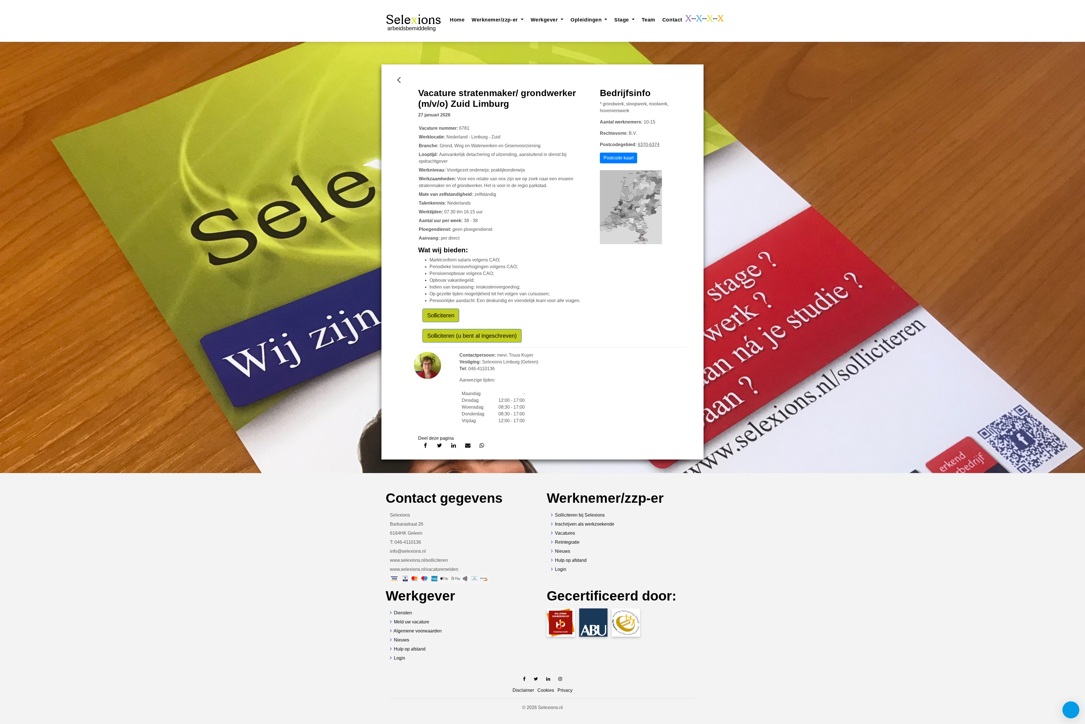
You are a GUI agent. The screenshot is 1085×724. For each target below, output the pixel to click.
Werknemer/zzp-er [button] (495, 20)
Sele (413, 21)
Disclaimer (523, 690)
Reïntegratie (567, 542)
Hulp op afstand (571, 560)
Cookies (545, 690)
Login (560, 569)
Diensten (403, 612)
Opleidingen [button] (586, 20)
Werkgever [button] (545, 20)
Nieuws (562, 551)
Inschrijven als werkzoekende (584, 524)
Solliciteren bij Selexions (580, 515)
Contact (672, 20)
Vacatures (565, 533)
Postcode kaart (618, 157)
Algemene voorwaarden (418, 630)
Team (648, 20)
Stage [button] (622, 20)
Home (457, 20)
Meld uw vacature (411, 621)
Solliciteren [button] (440, 315)
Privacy (564, 690)
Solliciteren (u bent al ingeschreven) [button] (472, 336)
